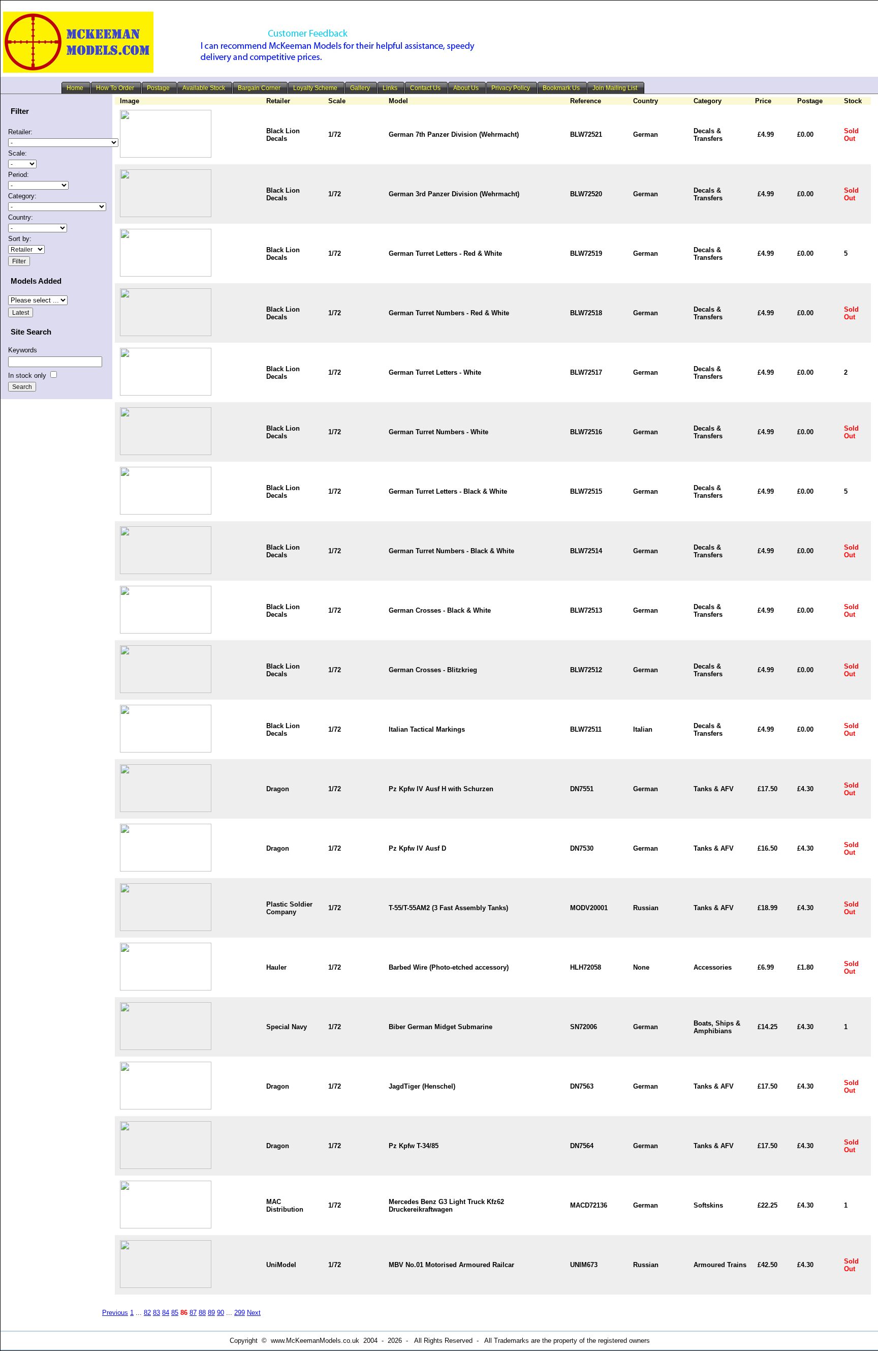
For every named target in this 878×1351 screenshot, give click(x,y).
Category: (22, 196)
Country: (20, 217)
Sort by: (20, 239)
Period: (18, 174)
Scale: (17, 153)
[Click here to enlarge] (165, 155)
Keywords (22, 350)
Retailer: (20, 132)
